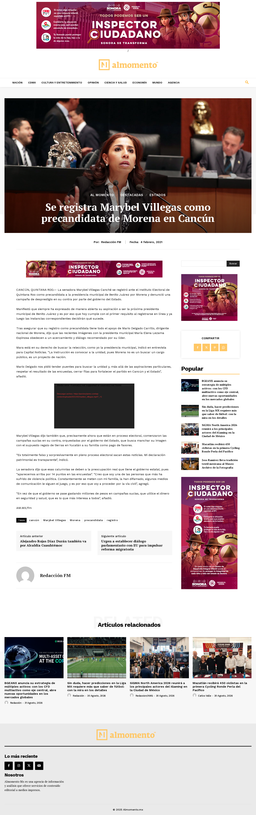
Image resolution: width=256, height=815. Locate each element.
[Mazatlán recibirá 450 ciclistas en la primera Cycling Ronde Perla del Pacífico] (190, 448)
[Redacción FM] (25, 575)
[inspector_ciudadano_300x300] (209, 319)
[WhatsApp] (223, 347)
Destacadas (131, 195)
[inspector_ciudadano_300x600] (209, 588)
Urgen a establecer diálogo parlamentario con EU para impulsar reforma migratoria (131, 545)
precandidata (93, 520)
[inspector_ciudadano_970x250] (128, 25)
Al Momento (102, 195)
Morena (75, 520)
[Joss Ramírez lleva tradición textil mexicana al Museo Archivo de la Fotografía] (190, 464)
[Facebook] (197, 347)
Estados (158, 195)
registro (112, 520)
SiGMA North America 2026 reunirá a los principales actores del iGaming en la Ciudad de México (219, 430)
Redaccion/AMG (144, 695)
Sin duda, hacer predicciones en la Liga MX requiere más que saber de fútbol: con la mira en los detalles (220, 412)
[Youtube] (39, 766)
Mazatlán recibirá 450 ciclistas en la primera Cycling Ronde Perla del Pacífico (221, 447)
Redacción (16, 702)
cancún (34, 520)
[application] (94, 406)
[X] (206, 347)
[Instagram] (19, 766)
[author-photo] (6, 703)
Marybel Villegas (54, 520)
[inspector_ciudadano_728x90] (94, 276)
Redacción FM (111, 242)
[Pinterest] (215, 347)
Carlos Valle (204, 695)
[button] (224, 82)
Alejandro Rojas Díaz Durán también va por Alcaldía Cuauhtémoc (53, 543)
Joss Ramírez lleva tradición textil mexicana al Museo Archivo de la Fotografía (220, 463)
